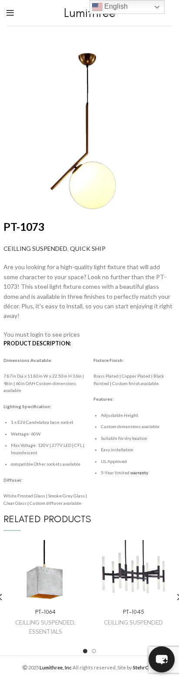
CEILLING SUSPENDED (35, 248)
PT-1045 (133, 611)
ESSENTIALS (45, 631)
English (115, 6)
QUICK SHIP (88, 248)
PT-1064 (45, 611)
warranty (139, 472)
